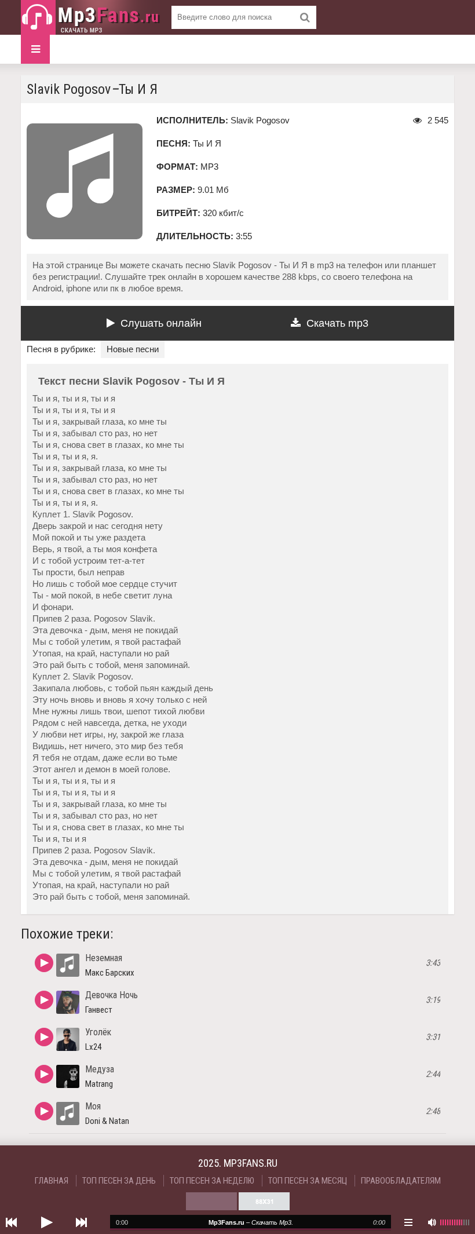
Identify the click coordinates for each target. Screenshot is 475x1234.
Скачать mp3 (337, 323)
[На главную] (90, 17)
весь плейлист (408, 1222)
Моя (93, 1106)
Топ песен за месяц (307, 1180)
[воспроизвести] (46, 1222)
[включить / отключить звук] (431, 1222)
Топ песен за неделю (212, 1180)
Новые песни (133, 349)
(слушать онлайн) (44, 963)
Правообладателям (401, 1180)
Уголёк (98, 1032)
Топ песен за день (119, 1180)
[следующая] (81, 1222)
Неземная (103, 957)
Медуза (99, 1069)
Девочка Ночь (111, 995)
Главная (51, 1180)
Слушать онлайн (161, 323)
